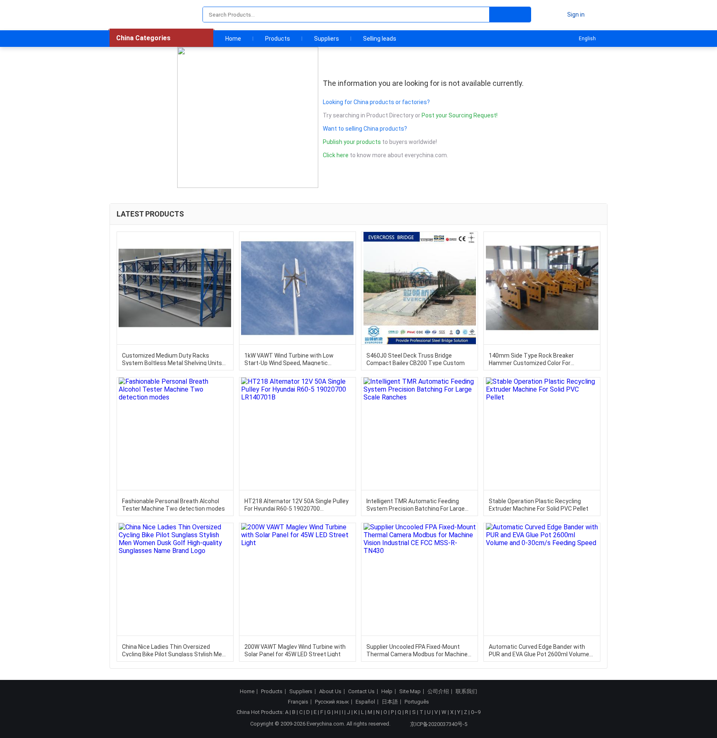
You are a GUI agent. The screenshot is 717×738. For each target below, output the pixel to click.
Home (233, 38)
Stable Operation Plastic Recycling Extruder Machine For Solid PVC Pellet (538, 504)
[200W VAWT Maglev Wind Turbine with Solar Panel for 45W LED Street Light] (297, 579)
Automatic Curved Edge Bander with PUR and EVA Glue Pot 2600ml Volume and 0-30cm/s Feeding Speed (539, 650)
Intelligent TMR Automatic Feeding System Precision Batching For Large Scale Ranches (415, 504)
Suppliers (326, 38)
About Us (330, 691)
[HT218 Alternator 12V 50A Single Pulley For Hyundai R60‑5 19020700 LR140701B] (297, 434)
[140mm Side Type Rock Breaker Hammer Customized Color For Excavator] (542, 288)
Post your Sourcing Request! (460, 115)
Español (365, 701)
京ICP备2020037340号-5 (438, 724)
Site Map (410, 691)
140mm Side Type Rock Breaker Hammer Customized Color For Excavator (531, 358)
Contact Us (361, 691)
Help (387, 691)
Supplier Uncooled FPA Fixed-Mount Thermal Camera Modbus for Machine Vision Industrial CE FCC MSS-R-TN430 (417, 650)
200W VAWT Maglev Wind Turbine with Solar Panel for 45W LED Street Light (295, 650)
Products (277, 38)
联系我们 (466, 691)
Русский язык (332, 701)
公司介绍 (438, 691)
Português (417, 701)
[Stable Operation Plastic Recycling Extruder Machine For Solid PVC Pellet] (542, 434)
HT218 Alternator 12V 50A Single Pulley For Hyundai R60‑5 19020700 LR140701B (296, 504)
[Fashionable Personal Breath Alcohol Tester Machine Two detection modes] (175, 434)
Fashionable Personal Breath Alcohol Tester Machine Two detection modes (173, 504)
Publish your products (352, 142)
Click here (336, 155)
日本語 (390, 701)
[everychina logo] (133, 14)
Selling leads (379, 38)
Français (298, 701)
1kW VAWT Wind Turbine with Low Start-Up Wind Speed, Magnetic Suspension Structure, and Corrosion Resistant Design (293, 358)
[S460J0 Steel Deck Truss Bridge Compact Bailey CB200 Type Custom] (419, 288)
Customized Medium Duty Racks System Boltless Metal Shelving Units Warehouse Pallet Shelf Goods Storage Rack (173, 358)
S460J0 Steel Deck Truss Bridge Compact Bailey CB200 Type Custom (415, 358)
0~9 (475, 712)
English (587, 38)
